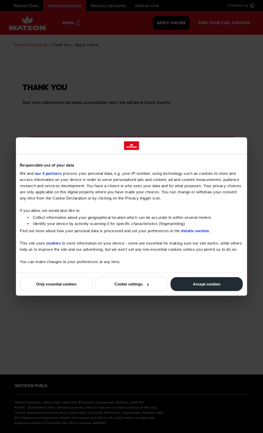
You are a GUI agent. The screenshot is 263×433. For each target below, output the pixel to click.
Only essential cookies (56, 284)
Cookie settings (129, 284)
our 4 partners (48, 173)
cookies (53, 243)
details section (195, 231)
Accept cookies (206, 284)
